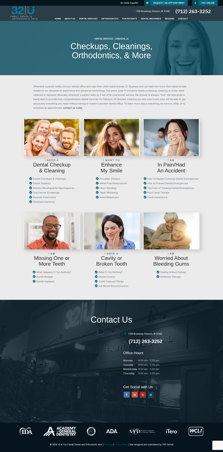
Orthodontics (109, 18)
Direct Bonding (108, 188)
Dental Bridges (44, 276)
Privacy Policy (121, 444)
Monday (128, 360)
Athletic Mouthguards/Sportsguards (53, 188)
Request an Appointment (169, 2)
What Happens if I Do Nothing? (53, 272)
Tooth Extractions (157, 197)
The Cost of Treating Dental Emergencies (170, 188)
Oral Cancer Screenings (46, 192)
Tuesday (128, 364)
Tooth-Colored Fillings (111, 281)
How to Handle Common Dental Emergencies (173, 178)
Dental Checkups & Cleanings (49, 178)
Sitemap (108, 444)
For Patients (129, 18)
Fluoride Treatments (44, 197)
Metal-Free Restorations (113, 183)
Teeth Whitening (109, 192)
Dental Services (88, 18)
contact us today (72, 107)
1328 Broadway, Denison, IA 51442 (144, 333)
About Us (70, 18)
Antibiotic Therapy (170, 276)
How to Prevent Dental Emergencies (167, 183)
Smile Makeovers (109, 197)
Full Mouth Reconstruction (113, 286)
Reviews (169, 18)
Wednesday (130, 369)
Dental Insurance (151, 18)
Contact (183, 18)
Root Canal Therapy (158, 192)
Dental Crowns (106, 276)
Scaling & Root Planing (173, 272)
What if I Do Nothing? (110, 272)
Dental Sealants (42, 183)
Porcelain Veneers (110, 178)
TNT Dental (167, 444)
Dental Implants (45, 281)
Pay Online (208, 2)
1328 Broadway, (153, 11)
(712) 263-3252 (193, 11)
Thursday (129, 373)
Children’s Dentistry (44, 201)
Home (58, 18)
